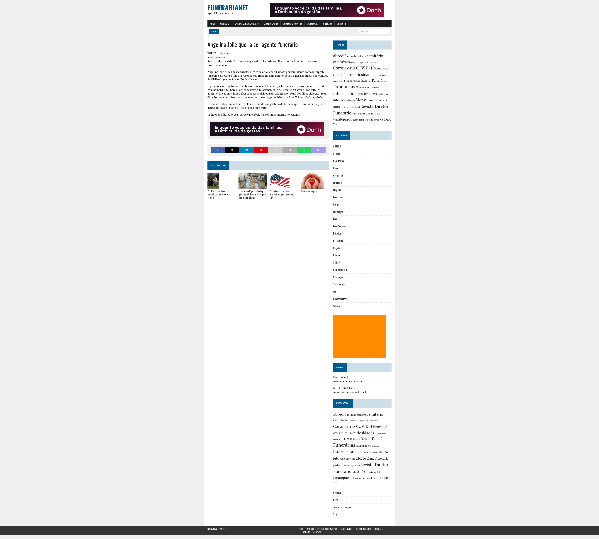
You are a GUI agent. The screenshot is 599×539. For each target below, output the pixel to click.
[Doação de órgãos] (312, 186)
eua (342, 81)
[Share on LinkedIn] (246, 150)
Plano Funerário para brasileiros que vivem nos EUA (282, 194)
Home (212, 24)
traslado (369, 119)
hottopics (375, 88)
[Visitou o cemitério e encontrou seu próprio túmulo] (213, 186)
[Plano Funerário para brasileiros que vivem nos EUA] (280, 186)
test (335, 291)
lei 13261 (373, 94)
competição (363, 62)
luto (336, 100)
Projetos (337, 248)
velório (385, 119)
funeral (366, 80)
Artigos (224, 24)
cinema (353, 62)
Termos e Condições (342, 507)
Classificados (270, 24)
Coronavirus (344, 68)
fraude (357, 80)
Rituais (336, 255)
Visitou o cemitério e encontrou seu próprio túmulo (217, 194)
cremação (382, 68)
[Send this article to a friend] (275, 150)
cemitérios (341, 61)
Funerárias (344, 87)
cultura (346, 74)
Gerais (336, 204)
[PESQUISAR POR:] (374, 31)
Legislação (312, 24)
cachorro (361, 56)
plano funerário (378, 100)
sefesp (362, 113)
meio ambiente (347, 100)
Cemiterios (338, 161)
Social (370, 113)
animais (351, 56)
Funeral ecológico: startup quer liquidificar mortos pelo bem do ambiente (252, 194)
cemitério (375, 55)
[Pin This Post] (261, 150)
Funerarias (338, 197)
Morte (361, 99)
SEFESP (336, 262)
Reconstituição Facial (352, 107)
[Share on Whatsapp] (304, 150)
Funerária (379, 80)
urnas (376, 119)
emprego (336, 81)
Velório (336, 306)
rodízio (355, 114)
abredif (339, 55)
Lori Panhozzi (339, 226)
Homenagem (363, 87)
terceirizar (358, 119)
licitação (383, 94)
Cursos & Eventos (292, 24)
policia (338, 106)
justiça (363, 94)
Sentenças (338, 277)
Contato (341, 24)
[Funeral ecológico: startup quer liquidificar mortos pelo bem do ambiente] (253, 186)
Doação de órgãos (309, 191)
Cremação (338, 175)
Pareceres (338, 241)
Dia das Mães (380, 75)
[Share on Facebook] (218, 150)
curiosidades (226, 53)
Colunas (337, 168)
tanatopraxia (342, 119)
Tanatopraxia (339, 284)
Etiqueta (337, 190)
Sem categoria (340, 270)
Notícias (327, 24)
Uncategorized (340, 299)
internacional (345, 93)
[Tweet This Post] (232, 150)
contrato (373, 62)
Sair (335, 514)
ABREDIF (337, 146)
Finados (349, 80)
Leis (335, 219)
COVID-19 (365, 68)
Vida (335, 124)
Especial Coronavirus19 (246, 24)
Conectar (337, 492)
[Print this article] (289, 150)
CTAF (336, 75)
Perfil (335, 500)
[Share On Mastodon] (318, 150)
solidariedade (379, 114)
